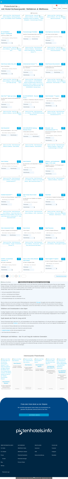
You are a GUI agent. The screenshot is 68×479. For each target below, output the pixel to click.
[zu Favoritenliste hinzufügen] (2, 16)
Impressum (37, 448)
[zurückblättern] (3, 23)
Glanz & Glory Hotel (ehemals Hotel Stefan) (30, 259)
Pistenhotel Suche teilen (61, 276)
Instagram (54, 451)
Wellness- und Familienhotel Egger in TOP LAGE (52, 162)
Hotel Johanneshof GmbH (7, 228)
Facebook (54, 448)
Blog (2, 462)
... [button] (16, 276)
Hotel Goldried (4, 161)
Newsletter (54, 455)
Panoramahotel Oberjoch (6, 382)
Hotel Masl (48, 194)
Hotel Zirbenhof (17, 363)
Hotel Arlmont (26, 228)
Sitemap (2, 465)
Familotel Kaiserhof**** (6, 194)
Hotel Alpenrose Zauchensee (52, 32)
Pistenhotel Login (5, 472)
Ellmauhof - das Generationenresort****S (51, 128)
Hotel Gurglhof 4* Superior (51, 258)
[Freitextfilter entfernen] (62, 2)
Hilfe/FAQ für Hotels (22, 448)
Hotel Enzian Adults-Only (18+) (8, 64)
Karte (59, 8)
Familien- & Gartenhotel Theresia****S (7, 259)
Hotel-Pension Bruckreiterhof (52, 64)
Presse (2, 455)
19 (19, 276)
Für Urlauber (3, 451)
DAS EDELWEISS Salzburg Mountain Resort (30, 128)
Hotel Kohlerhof (27, 161)
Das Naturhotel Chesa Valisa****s (51, 367)
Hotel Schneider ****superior (52, 96)
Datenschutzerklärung (39, 455)
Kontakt (4, 458)
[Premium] (65, 357)
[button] (3, 276)
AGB (36, 451)
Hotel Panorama (49, 228)
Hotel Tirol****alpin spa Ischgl (8, 96)
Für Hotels (3, 448)
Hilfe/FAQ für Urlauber (22, 451)
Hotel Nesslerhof (5, 128)
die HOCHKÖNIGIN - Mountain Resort (31, 96)
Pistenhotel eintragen (22, 458)
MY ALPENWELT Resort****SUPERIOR (6, 32)
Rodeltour (16, 323)
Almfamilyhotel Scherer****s (30, 64)
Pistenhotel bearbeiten (22, 455)
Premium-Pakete (21, 462)
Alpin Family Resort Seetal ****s (29, 195)
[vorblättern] (18, 23)
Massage (38, 302)
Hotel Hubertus (28, 364)
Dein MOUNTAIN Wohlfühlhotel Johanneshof (62, 372)
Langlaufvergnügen (6, 330)
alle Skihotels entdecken (34, 415)
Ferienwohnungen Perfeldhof (30, 32)
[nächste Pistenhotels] (23, 276)
